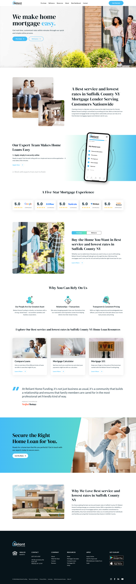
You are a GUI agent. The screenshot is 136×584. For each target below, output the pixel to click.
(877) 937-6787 (35, 556)
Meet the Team (55, 558)
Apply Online (90, 556)
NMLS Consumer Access (60, 579)
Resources (60, 3)
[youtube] (122, 579)
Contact (85, 3)
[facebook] (114, 579)
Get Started (116, 3)
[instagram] (111, 579)
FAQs (68, 565)
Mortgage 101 (71, 563)
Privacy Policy (43, 579)
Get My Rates (19, 456)
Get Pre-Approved (91, 558)
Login (88, 563)
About (67, 3)
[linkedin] (118, 579)
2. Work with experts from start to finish (29, 172)
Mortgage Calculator (73, 558)
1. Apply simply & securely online (25, 155)
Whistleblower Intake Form (94, 561)
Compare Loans (71, 561)
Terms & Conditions (33, 579)
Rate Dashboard (76, 3)
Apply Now (16, 165)
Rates (68, 556)
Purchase (43, 3)
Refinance (52, 3)
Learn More (75, 263)
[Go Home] (17, 3)
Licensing (50, 579)
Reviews (53, 563)
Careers (53, 561)
